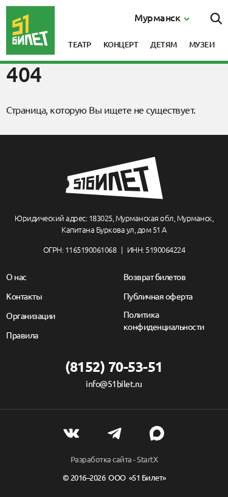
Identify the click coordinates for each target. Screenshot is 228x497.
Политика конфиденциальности (163, 321)
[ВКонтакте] (71, 433)
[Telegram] (114, 433)
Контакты (24, 296)
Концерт (121, 44)
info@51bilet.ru (114, 384)
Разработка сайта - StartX (114, 459)
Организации (30, 316)
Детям (163, 44)
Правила (22, 335)
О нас (16, 277)
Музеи (202, 44)
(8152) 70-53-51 (114, 367)
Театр (79, 44)
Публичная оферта (158, 296)
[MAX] (157, 433)
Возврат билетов (154, 277)
